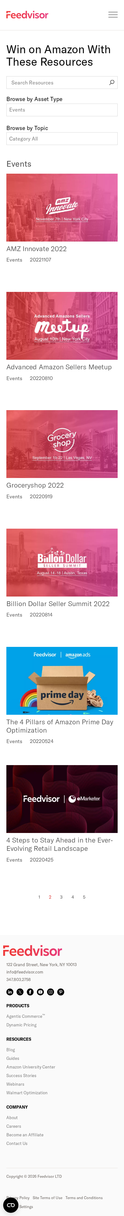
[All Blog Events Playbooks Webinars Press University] (62, 110)
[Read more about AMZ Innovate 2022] (62, 208)
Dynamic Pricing (21, 1024)
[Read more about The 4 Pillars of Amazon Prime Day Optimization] (62, 681)
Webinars (15, 1084)
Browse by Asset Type (34, 99)
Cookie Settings (19, 1206)
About (12, 1117)
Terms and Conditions (84, 1197)
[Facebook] (30, 991)
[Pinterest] (60, 991)
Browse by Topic (27, 128)
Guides (12, 1058)
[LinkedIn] (9, 991)
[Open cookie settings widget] (10, 1205)
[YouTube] (40, 991)
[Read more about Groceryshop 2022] (62, 444)
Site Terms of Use (47, 1197)
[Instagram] (50, 991)
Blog (10, 1049)
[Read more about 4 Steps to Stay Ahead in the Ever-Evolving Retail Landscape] (62, 799)
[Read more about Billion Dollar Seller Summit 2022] (62, 563)
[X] (20, 991)
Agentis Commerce (25, 1016)
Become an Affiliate (25, 1134)
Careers (13, 1126)
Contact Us (17, 1143)
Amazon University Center (30, 1066)
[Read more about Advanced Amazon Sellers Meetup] (62, 326)
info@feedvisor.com (24, 971)
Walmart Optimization (27, 1092)
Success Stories (21, 1075)
